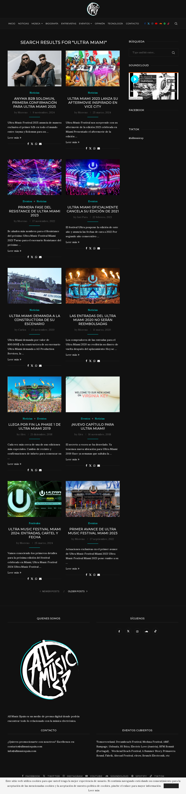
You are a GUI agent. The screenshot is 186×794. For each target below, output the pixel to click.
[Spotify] (164, 23)
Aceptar (171, 785)
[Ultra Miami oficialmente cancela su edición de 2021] (93, 177)
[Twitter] (148, 23)
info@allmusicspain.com (22, 751)
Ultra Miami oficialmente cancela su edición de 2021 (93, 209)
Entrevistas (68, 23)
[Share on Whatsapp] (36, 143)
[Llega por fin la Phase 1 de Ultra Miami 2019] (34, 394)
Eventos (84, 23)
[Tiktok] (168, 23)
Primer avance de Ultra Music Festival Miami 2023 (93, 531)
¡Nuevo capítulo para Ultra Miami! (93, 427)
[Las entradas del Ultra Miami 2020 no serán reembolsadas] (93, 286)
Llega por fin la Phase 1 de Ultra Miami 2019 (34, 427)
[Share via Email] (40, 143)
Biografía (52, 23)
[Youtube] (156, 23)
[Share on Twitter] (32, 143)
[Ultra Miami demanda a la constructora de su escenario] (34, 286)
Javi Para (82, 217)
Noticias (23, 23)
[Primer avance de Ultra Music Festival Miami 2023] (93, 499)
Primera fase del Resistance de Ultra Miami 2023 (34, 211)
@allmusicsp (136, 138)
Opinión (100, 23)
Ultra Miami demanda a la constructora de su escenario (34, 320)
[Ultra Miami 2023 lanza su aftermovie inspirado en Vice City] (93, 69)
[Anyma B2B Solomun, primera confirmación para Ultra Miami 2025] (34, 69)
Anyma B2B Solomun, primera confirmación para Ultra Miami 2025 (34, 103)
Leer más (13, 137)
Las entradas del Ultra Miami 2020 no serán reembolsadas (93, 320)
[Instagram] (152, 23)
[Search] (176, 23)
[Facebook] (145, 23)
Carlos (22, 329)
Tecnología (115, 23)
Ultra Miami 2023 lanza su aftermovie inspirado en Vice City (92, 103)
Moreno (23, 112)
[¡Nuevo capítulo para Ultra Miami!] (93, 394)
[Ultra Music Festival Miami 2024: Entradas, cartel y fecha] (34, 499)
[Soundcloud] (160, 23)
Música (36, 23)
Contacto (132, 23)
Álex (22, 434)
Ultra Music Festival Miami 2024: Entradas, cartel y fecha (34, 533)
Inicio (11, 23)
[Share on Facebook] (28, 143)
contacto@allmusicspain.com (25, 746)
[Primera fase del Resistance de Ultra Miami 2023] (34, 177)
